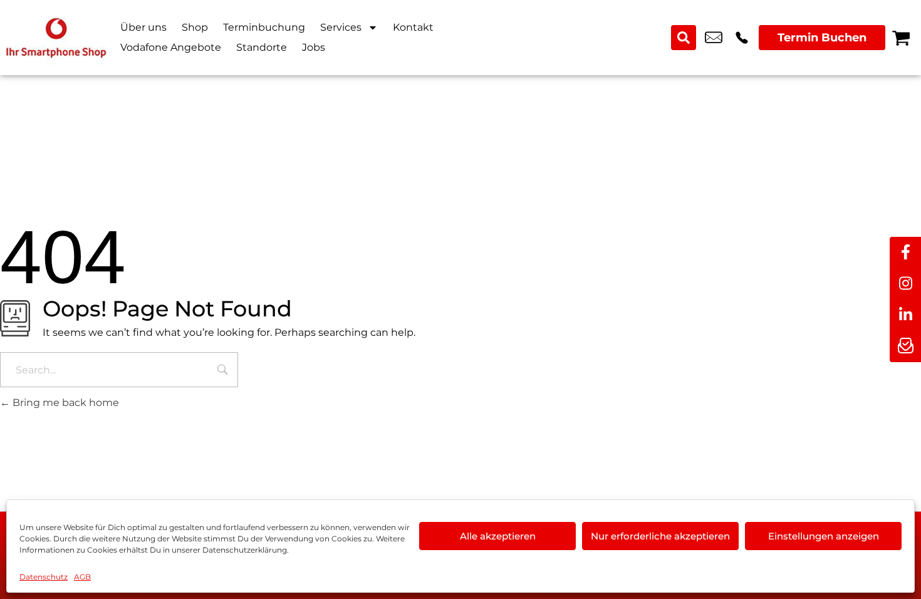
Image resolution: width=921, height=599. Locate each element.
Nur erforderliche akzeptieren (660, 536)
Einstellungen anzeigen (823, 536)
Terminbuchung (264, 27)
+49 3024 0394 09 (741, 37)
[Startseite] (56, 37)
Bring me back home (64, 403)
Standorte (261, 47)
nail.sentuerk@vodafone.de (713, 37)
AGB (82, 576)
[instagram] (905, 284)
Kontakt (413, 27)
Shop (195, 27)
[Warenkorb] (901, 37)
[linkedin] (905, 315)
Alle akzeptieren (498, 536)
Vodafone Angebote (170, 47)
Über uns (143, 27)
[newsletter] (905, 346)
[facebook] (905, 252)
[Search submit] (683, 37)
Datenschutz (43, 576)
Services (341, 27)
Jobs (313, 47)
